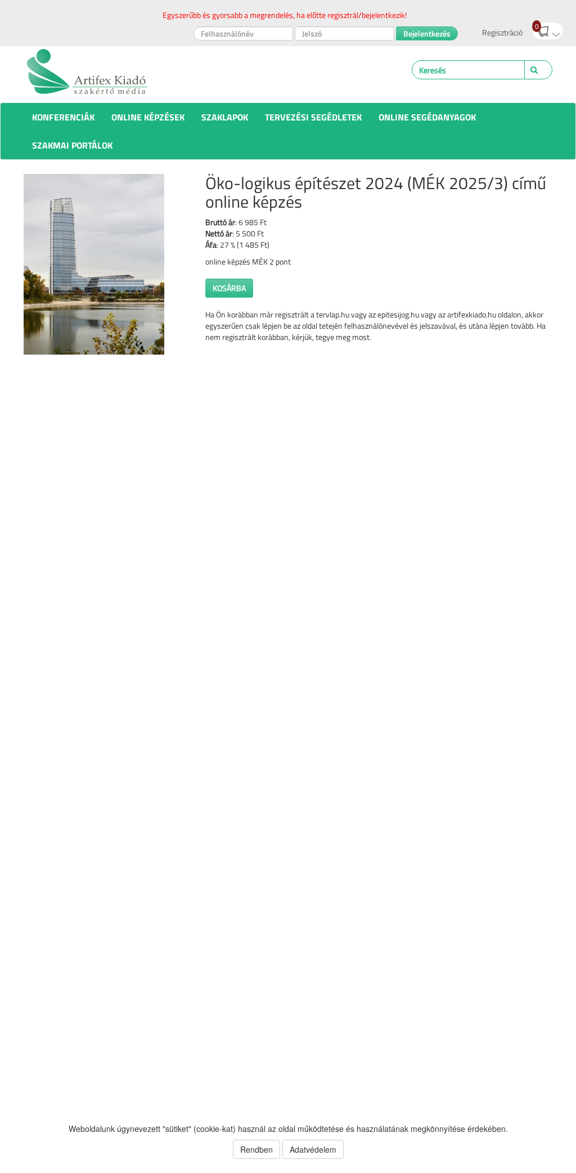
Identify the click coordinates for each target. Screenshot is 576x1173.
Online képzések (147, 117)
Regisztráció (502, 32)
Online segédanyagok (427, 117)
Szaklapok (224, 117)
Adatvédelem (313, 1149)
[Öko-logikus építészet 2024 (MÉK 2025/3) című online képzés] (106, 264)
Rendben (256, 1149)
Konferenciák (63, 117)
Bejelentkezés (427, 33)
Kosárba (229, 288)
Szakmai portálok (72, 145)
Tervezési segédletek (313, 117)
